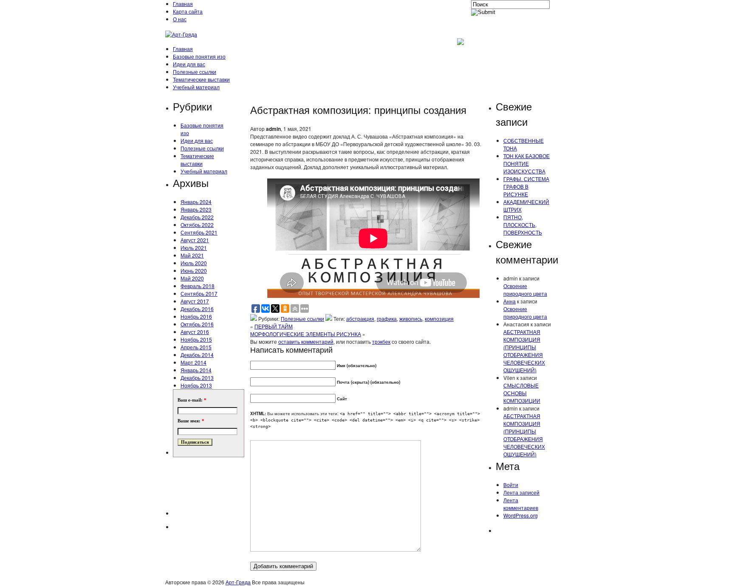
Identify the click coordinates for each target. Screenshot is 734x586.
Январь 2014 (196, 370)
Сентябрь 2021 (199, 232)
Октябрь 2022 (197, 224)
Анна (509, 301)
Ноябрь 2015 (196, 339)
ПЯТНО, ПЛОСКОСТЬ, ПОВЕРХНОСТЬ (522, 224)
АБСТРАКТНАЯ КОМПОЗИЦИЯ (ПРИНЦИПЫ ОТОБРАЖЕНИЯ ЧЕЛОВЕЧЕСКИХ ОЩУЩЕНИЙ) (524, 351)
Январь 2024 (196, 201)
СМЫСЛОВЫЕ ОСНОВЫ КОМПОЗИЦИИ (521, 393)
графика (387, 318)
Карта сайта (188, 11)
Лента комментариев (520, 503)
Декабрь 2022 (197, 217)
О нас (179, 19)
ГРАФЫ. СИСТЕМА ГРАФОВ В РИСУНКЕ (526, 186)
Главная (183, 3)
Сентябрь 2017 (199, 293)
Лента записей (521, 492)
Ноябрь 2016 (196, 316)
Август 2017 (195, 301)
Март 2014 (193, 362)
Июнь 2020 (194, 270)
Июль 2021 (194, 247)
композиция (439, 318)
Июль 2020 (194, 262)
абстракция (360, 318)
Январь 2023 (196, 209)
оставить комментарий (305, 341)
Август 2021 (195, 239)
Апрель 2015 (196, 347)
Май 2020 (192, 278)
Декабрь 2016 (197, 308)
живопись (410, 318)
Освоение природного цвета (525, 289)
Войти (510, 484)
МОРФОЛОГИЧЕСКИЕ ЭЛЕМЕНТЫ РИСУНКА (305, 333)
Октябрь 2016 (197, 324)
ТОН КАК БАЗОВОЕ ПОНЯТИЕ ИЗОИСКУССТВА (526, 163)
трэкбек (381, 341)
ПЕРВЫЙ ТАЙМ (273, 326)
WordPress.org (520, 515)
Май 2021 (192, 255)
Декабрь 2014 (197, 354)
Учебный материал (196, 87)
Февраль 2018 (198, 285)
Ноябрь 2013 (196, 385)
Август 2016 (195, 331)
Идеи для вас (189, 64)
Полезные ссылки (194, 71)
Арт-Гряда (238, 582)
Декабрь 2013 (197, 377)
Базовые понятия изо (199, 56)
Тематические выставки (201, 79)
